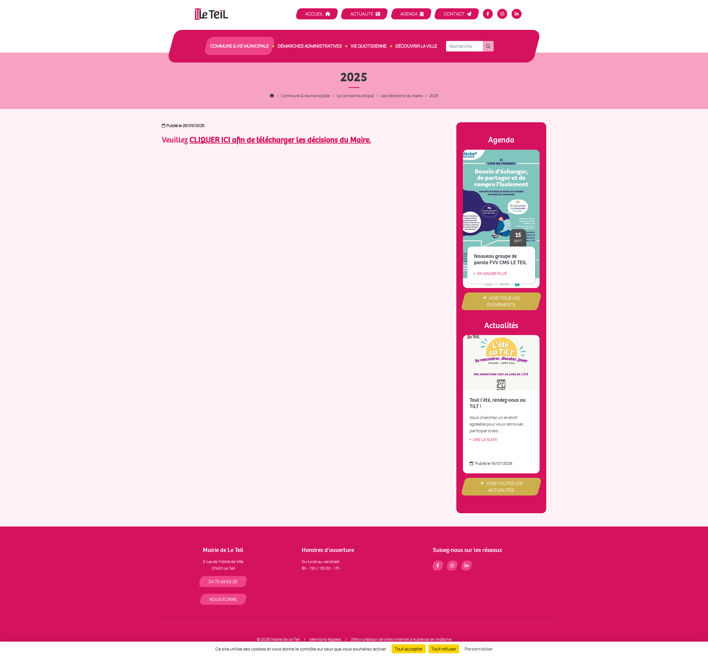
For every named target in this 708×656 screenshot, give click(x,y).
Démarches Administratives (310, 46)
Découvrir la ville (416, 46)
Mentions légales (325, 639)
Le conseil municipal (355, 95)
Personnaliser (479, 649)
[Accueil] (272, 95)
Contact (454, 14)
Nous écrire (223, 599)
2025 (433, 95)
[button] (488, 46)
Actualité (361, 14)
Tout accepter (408, 649)
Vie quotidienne (369, 46)
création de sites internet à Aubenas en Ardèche (406, 639)
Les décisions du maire (401, 95)
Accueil (314, 14)
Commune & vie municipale (239, 46)
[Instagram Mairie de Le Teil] (502, 14)
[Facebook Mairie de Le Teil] (488, 14)
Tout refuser (443, 649)
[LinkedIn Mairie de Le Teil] (517, 14)
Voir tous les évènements (503, 301)
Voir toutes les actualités (504, 486)
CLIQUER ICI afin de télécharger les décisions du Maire (279, 140)
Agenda (409, 14)
